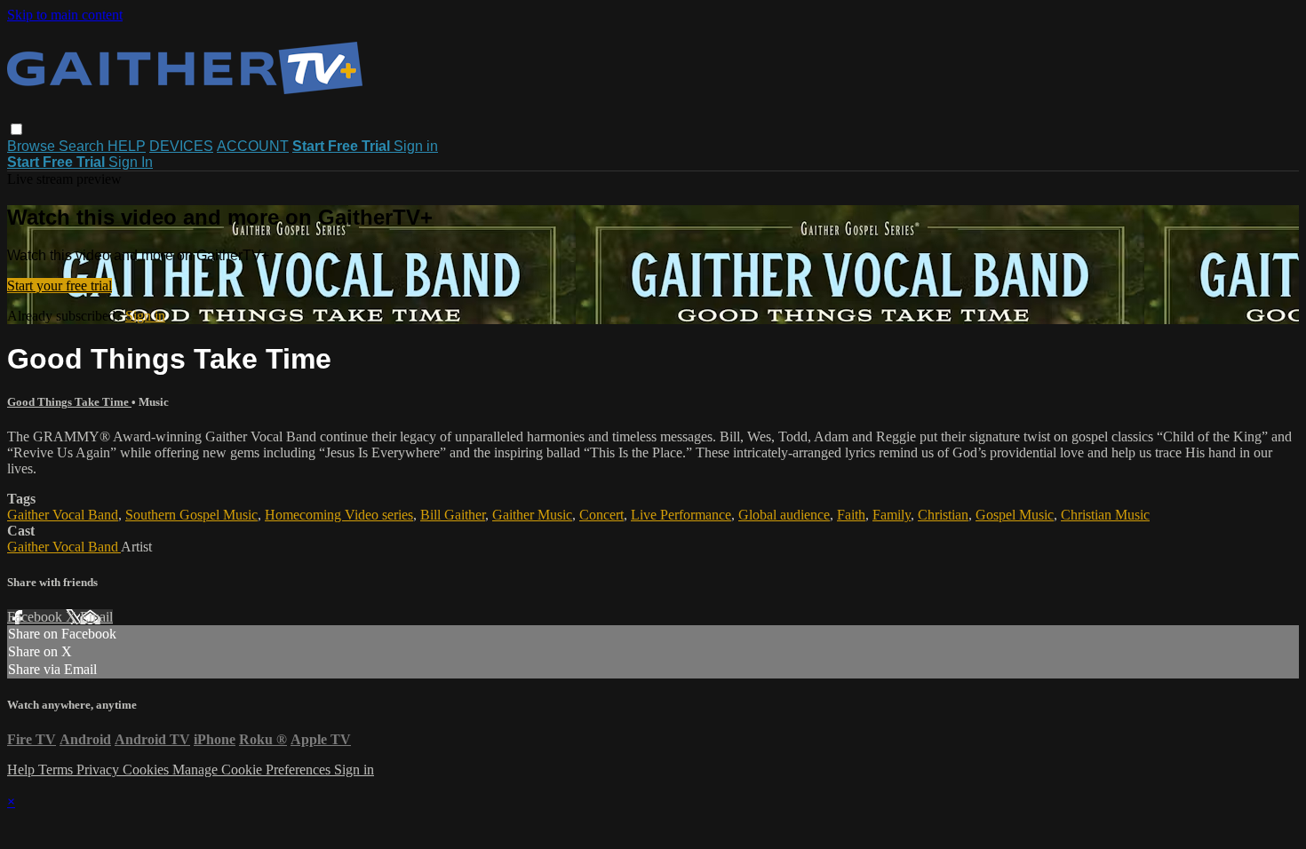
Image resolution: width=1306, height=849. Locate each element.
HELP (127, 146)
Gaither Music (532, 514)
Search (83, 146)
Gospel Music (1015, 514)
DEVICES (181, 146)
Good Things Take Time (69, 402)
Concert (601, 514)
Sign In (130, 162)
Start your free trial (59, 285)
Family (891, 514)
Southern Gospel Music (191, 514)
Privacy (99, 769)
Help (22, 769)
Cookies (147, 769)
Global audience (784, 514)
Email (96, 616)
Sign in (416, 146)
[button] (16, 129)
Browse (33, 146)
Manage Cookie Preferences (253, 769)
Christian (943, 514)
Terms (57, 769)
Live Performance (681, 514)
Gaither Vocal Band (62, 514)
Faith (851, 514)
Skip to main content (65, 14)
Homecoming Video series (339, 514)
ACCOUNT (253, 146)
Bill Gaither (452, 514)
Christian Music (1105, 514)
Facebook (36, 616)
